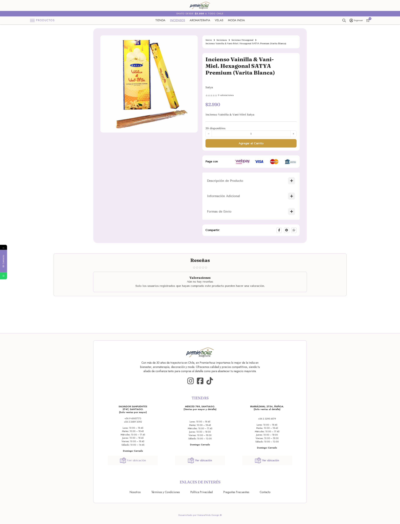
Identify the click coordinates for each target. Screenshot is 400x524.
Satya (209, 87)
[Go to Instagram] (190, 381)
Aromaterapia (200, 20)
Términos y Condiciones (165, 492)
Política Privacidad (201, 492)
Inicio (208, 40)
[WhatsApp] (294, 230)
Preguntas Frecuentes (236, 492)
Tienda (160, 20)
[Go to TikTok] (209, 381)
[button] (193, 39)
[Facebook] (279, 230)
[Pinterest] (286, 230)
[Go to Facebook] (200, 381)
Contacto (265, 492)
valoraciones (226, 95)
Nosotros (135, 492)
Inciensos (177, 20)
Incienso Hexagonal (242, 40)
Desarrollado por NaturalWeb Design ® (200, 515)
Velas (219, 20)
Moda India (236, 20)
